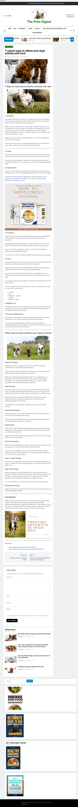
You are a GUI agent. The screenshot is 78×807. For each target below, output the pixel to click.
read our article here (44, 255)
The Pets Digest (39, 22)
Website (8, 609)
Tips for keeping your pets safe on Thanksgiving (57, 38)
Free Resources (37, 32)
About (30, 28)
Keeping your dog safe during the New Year (53, 3)
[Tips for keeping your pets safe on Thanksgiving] (39, 40)
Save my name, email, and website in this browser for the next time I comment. (28, 615)
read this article (44, 245)
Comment (9, 577)
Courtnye (8, 56)
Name (8, 596)
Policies (37, 28)
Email (8, 602)
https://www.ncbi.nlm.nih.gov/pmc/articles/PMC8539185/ (26, 549)
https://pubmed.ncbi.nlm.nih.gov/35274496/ (22, 547)
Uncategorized (8, 46)
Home (9, 28)
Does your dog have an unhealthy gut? (54, 28)
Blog (14, 28)
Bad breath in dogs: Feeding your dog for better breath (34, 634)
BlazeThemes (24, 804)
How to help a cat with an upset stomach (23, 38)
